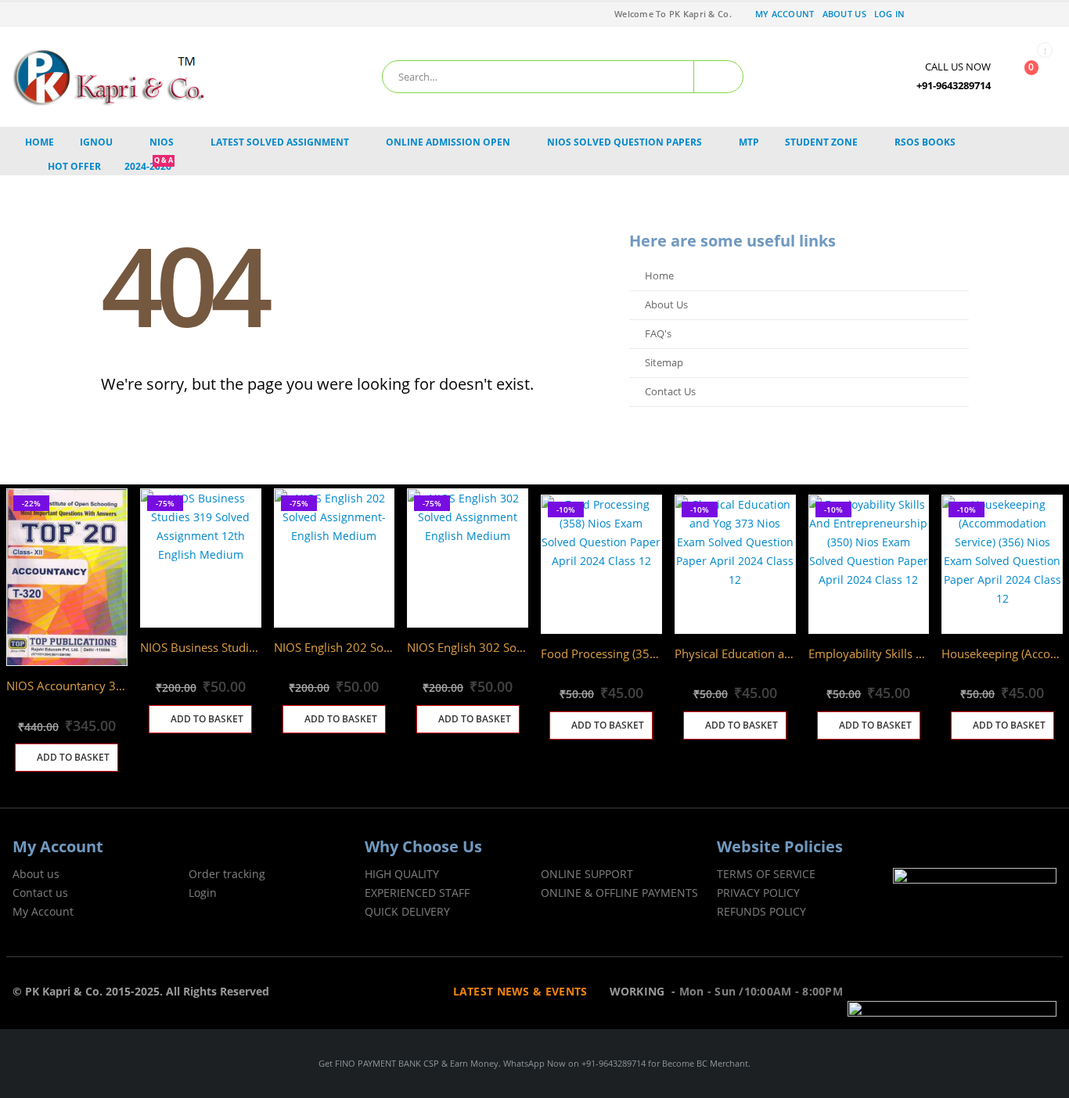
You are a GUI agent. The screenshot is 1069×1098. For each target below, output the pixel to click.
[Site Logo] (110, 77)
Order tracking (227, 873)
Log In (889, 14)
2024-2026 (148, 166)
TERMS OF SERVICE (766, 873)
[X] (957, 14)
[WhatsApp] (1046, 14)
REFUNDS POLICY (761, 911)
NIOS (161, 142)
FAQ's (658, 333)
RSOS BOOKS (925, 142)
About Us (844, 14)
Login (203, 892)
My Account (785, 14)
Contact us (40, 892)
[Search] (718, 76)
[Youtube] (980, 14)
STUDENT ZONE (821, 142)
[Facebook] (934, 14)
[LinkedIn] (1024, 14)
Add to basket (73, 757)
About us (36, 873)
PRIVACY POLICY (758, 892)
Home (659, 276)
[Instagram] (1002, 14)
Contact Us (670, 391)
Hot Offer (74, 166)
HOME (39, 142)
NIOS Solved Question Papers (624, 142)
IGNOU (96, 142)
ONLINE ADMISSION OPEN (448, 142)
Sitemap (664, 362)
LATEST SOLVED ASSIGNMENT (280, 142)
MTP (749, 142)
